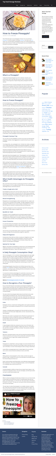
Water (48, 131)
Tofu (49, 127)
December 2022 (45, 151)
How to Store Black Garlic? (9, 424)
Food (45, 113)
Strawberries (44, 127)
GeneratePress (22, 454)
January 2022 (45, 164)
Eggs (52, 111)
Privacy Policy (46, 5)
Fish (43, 113)
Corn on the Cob (46, 111)
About (41, 5)
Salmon (50, 124)
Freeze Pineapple (7, 421)
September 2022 (45, 157)
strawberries (22, 166)
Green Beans (47, 114)
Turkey (48, 129)
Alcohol (43, 102)
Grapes (43, 114)
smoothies (22, 40)
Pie (45, 120)
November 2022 (45, 153)
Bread (49, 103)
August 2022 (44, 159)
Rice (46, 124)
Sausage (43, 126)
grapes (17, 166)
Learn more (45, 36)
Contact (23, 436)
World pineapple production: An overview (15, 280)
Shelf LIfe (35, 5)
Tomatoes (44, 129)
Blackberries (46, 103)
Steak (47, 126)
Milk (42, 119)
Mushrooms (45, 119)
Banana (50, 102)
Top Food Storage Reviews (11, 2)
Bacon (46, 102)
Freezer (49, 113)
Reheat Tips (29, 5)
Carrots (51, 105)
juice (18, 167)
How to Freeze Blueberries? (9, 422)
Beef (43, 103)
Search (43, 45)
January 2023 (45, 149)
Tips (5, 420)
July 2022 (44, 160)
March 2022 (44, 162)
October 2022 (45, 155)
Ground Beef (45, 116)
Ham (50, 116)
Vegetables (44, 131)
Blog (17, 5)
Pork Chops (44, 122)
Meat (50, 118)
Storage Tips (22, 5)
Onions (49, 119)
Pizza (48, 121)
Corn (49, 109)
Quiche (43, 124)
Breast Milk (45, 105)
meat (8, 267)
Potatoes (49, 122)
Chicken (49, 107)
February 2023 (45, 148)
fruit (32, 40)
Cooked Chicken (45, 109)
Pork (50, 120)
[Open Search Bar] (51, 5)
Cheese (43, 107)
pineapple (5, 40)
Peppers (43, 120)
